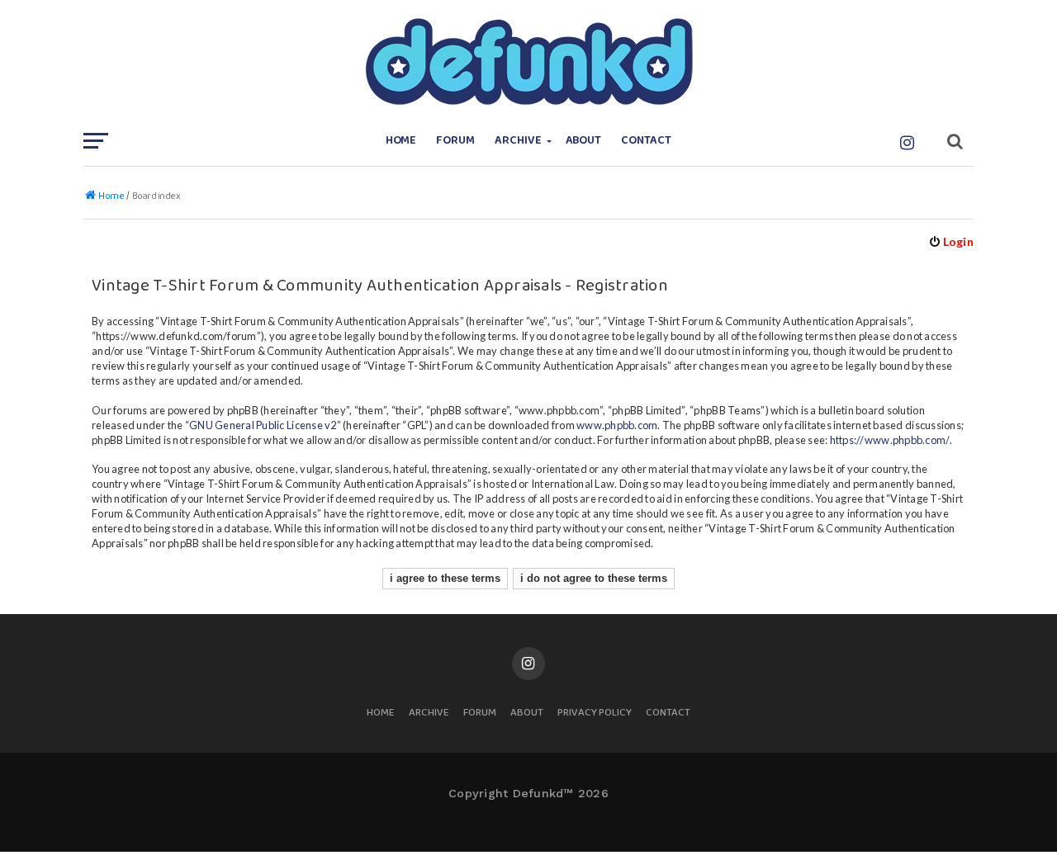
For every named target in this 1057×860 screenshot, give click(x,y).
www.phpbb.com (616, 425)
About (584, 140)
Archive (518, 140)
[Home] (528, 62)
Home (401, 140)
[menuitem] (951, 241)
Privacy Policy (594, 713)
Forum (455, 140)
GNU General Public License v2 (262, 425)
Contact (646, 140)
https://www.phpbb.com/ (890, 440)
